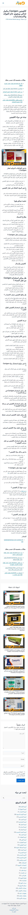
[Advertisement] (14, 35)
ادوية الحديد (23, 819)
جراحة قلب (23, 870)
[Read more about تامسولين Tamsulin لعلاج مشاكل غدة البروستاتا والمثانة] (13, 662)
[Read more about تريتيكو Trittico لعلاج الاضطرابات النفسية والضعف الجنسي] (13, 683)
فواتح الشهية (23, 878)
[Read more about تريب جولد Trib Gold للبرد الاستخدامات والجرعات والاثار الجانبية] (13, 618)
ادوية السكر (23, 829)
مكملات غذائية (22, 896)
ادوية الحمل (23, 824)
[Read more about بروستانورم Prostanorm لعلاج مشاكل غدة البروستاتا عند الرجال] (13, 597)
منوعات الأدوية (22, 898)
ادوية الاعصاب (22, 812)
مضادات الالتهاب (22, 890)
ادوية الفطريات (22, 842)
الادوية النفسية (22, 857)
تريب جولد (23, 491)
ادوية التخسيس (22, 817)
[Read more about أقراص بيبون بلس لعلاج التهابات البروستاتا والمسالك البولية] (13, 641)
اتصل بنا (14, 911)
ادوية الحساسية (22, 822)
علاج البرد (24, 875)
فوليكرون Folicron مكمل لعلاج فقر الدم (12, 88)
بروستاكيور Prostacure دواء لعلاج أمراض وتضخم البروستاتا (14, 714)
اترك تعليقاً (23, 19)
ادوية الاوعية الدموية (21, 814)
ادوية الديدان (23, 827)
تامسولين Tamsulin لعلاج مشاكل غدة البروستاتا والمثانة (14, 671)
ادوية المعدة (23, 850)
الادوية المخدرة (22, 855)
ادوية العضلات (23, 837)
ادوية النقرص (23, 852)
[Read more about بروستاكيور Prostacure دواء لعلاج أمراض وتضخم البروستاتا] (13, 704)
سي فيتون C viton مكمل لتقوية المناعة (12, 92)
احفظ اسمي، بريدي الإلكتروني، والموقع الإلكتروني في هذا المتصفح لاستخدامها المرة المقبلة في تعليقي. (14, 773)
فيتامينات (24, 880)
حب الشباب (23, 873)
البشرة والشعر (22, 860)
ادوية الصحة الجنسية (21, 832)
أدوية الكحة (23, 806)
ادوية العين (23, 840)
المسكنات (23, 862)
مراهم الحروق (22, 885)
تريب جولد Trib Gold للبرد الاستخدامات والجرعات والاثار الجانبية (16, 629)
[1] (8, 473)
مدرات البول (23, 883)
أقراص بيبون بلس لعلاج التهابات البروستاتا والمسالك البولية (14, 650)
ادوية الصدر (23, 834)
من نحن (14, 908)
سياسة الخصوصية (14, 910)
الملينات (24, 868)
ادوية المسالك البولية (21, 847)
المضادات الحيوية (22, 865)
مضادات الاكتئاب (22, 888)
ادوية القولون (23, 845)
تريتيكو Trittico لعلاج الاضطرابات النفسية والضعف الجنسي (14, 692)
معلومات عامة (22, 893)
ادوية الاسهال (23, 809)
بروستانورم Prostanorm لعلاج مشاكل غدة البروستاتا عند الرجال (14, 607)
